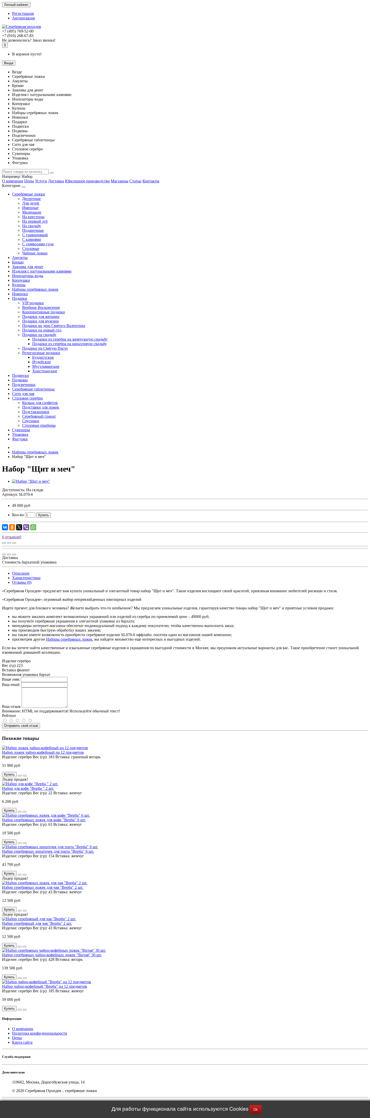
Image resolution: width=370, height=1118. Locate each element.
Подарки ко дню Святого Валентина (53, 325)
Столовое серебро (27, 398)
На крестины (33, 217)
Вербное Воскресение (41, 307)
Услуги (41, 181)
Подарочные (33, 230)
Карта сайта (22, 1042)
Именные (30, 208)
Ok (255, 1109)
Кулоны (18, 285)
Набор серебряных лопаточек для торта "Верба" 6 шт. (48, 851)
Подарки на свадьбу (39, 335)
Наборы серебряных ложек (35, 289)
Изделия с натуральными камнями (41, 271)
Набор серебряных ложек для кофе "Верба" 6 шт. (44, 820)
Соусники (30, 421)
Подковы (20, 380)
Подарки (19, 298)
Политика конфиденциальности (39, 1033)
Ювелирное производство (87, 181)
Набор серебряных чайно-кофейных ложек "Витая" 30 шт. (52, 955)
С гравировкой (35, 235)
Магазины (119, 181)
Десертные (31, 198)
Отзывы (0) (21, 582)
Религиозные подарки (41, 353)
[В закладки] (9, 543)
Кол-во (18, 515)
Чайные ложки (35, 253)
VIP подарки (33, 303)
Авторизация (23, 18)
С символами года (38, 244)
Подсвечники (23, 384)
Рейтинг (9, 715)
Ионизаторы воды (27, 276)
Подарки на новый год (41, 330)
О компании (12, 181)
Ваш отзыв (11, 706)
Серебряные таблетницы (33, 389)
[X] (19, 527)
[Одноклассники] (12, 527)
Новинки (20, 294)
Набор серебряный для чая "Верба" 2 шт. (37, 923)
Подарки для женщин (40, 316)
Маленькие (31, 212)
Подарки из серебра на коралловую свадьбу (69, 344)
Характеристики (26, 578)
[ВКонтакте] (5, 527)
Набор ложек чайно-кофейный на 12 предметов (43, 752)
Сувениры (21, 430)
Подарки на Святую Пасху (45, 348)
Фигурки (20, 439)
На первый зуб (35, 221)
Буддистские (43, 357)
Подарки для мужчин (40, 321)
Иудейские (41, 362)
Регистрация (23, 13)
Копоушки (21, 280)
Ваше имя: (11, 679)
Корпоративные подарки (43, 312)
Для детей (30, 203)
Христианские (44, 371)
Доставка (56, 181)
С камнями (31, 239)
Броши (18, 262)
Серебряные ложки (28, 194)
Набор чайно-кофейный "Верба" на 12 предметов (44, 986)
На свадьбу (31, 226)
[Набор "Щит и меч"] (31, 481)
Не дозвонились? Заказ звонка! (28, 40)
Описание (20, 573)
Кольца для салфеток (40, 403)
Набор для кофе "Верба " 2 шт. (28, 788)
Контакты (150, 181)
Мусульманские (45, 366)
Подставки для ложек (40, 407)
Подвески (20, 375)
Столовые (30, 248)
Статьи (135, 181)
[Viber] (26, 527)
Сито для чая (23, 393)
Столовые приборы (39, 425)
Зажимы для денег (28, 267)
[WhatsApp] (33, 527)
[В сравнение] (14, 543)
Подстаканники (35, 412)
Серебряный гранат (39, 416)
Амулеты (20, 257)
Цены (29, 181)
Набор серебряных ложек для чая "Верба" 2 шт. (42, 887)
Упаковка (20, 434)
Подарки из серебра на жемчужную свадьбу (69, 339)
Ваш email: (11, 684)
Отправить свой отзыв (21, 726)
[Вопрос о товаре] (4, 543)
